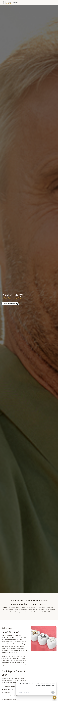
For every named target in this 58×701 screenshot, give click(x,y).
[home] (10, 2)
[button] (55, 3)
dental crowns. (13, 652)
